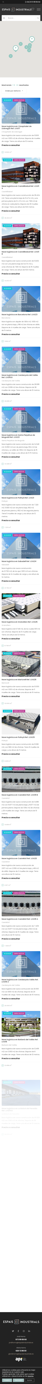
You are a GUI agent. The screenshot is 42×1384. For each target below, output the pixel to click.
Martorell (5, 683)
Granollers (6, 625)
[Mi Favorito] (32, 9)
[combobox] (14, 91)
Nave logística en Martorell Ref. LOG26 (19, 679)
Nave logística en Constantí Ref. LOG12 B (20, 1219)
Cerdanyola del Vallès (11, 381)
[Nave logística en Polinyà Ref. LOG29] (21, 721)
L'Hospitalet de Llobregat (12, 132)
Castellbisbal (7, 191)
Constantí (6, 1223)
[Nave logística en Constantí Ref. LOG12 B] (21, 1204)
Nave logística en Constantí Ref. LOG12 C (20, 1277)
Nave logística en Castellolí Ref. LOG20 (19, 858)
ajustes (30, 1376)
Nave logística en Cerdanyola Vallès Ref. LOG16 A (20, 980)
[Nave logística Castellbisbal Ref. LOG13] (21, 1143)
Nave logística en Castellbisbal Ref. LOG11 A (20, 187)
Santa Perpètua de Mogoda (13, 440)
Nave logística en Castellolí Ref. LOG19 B (20, 795)
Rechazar (18, 1380)
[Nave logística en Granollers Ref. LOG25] (21, 606)
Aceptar (7, 1380)
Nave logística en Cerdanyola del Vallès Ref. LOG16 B (20, 376)
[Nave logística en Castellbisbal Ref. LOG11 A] (21, 170)
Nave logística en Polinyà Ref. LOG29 (18, 737)
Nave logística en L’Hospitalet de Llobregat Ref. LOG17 (16, 127)
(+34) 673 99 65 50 (32, 2)
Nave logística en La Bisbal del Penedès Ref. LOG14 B (19, 1100)
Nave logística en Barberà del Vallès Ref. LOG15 (20, 1040)
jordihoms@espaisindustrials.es (21, 1342)
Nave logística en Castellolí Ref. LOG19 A (20, 919)
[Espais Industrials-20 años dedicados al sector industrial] (16, 9)
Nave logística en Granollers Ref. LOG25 (20, 622)
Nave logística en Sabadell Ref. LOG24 (19, 561)
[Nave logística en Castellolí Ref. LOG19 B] (21, 779)
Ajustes (29, 1380)
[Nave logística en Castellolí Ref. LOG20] (21, 843)
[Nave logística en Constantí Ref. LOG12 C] (21, 1262)
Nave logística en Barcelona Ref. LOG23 (19, 314)
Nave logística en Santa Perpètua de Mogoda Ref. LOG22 (18, 436)
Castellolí (6, 798)
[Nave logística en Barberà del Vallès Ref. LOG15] (21, 1024)
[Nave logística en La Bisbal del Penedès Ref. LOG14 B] (21, 1084)
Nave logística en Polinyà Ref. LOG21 (18, 498)
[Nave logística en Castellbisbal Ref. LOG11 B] (21, 236)
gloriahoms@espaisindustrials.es (21, 1354)
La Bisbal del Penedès (10, 1105)
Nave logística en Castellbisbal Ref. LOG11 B (20, 253)
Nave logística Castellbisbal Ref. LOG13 (19, 1159)
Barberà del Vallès (9, 1045)
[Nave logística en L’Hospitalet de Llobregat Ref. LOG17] (21, 111)
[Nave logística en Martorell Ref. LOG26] (21, 664)
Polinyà (5, 501)
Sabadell (5, 565)
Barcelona (6, 318)
